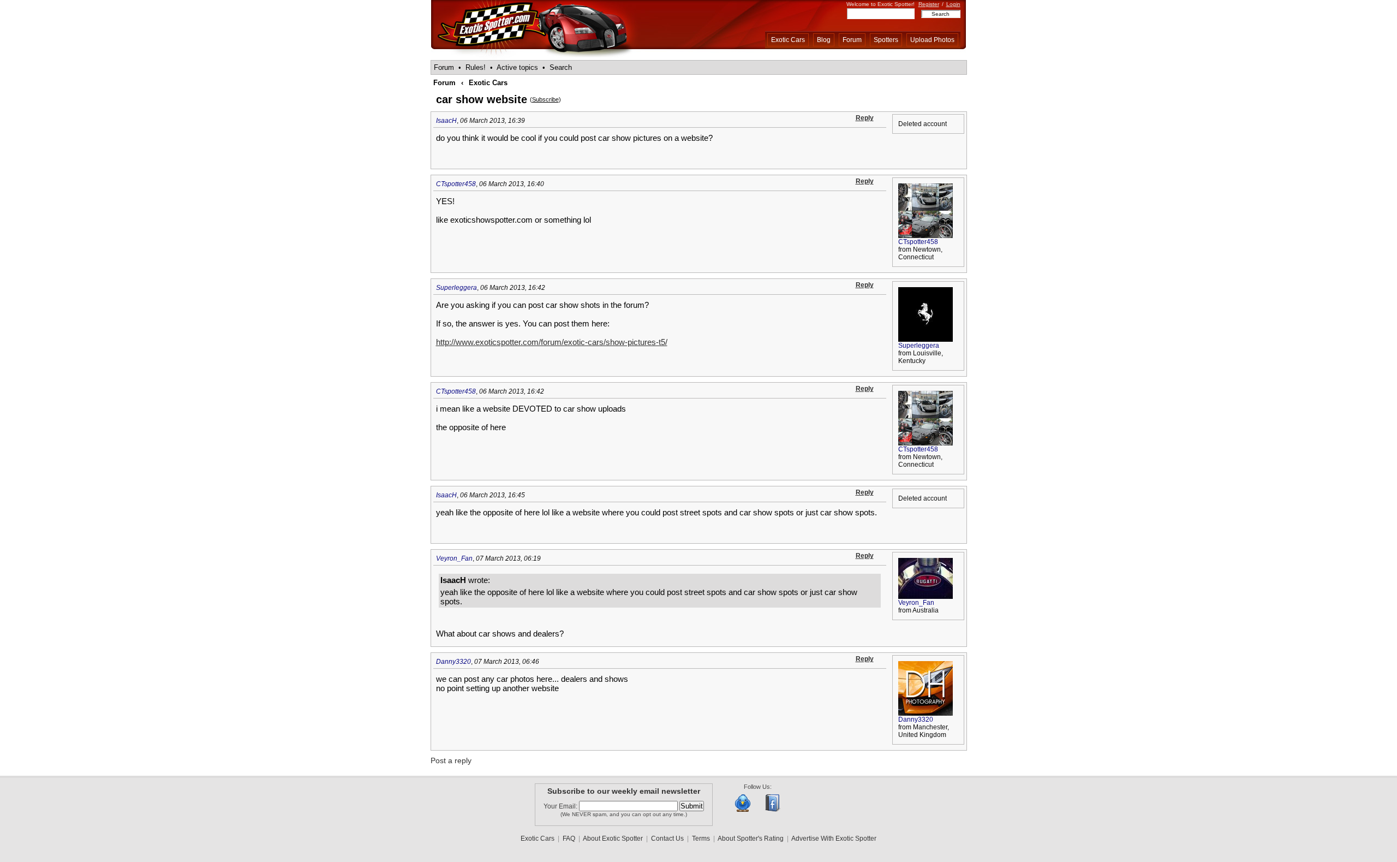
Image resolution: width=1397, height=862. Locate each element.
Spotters (886, 40)
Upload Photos (932, 40)
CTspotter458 (456, 184)
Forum (852, 40)
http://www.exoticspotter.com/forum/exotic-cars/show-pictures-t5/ (551, 342)
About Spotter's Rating (751, 838)
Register (928, 4)
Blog (824, 40)
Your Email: (561, 806)
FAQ (569, 838)
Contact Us (667, 838)
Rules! (475, 67)
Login (953, 4)
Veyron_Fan (454, 558)
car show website (481, 99)
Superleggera (456, 288)
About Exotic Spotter (613, 838)
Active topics (517, 67)
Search (561, 67)
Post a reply (451, 760)
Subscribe (545, 99)
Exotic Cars (788, 40)
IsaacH (446, 120)
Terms (701, 838)
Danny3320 (453, 661)
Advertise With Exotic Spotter (833, 838)
